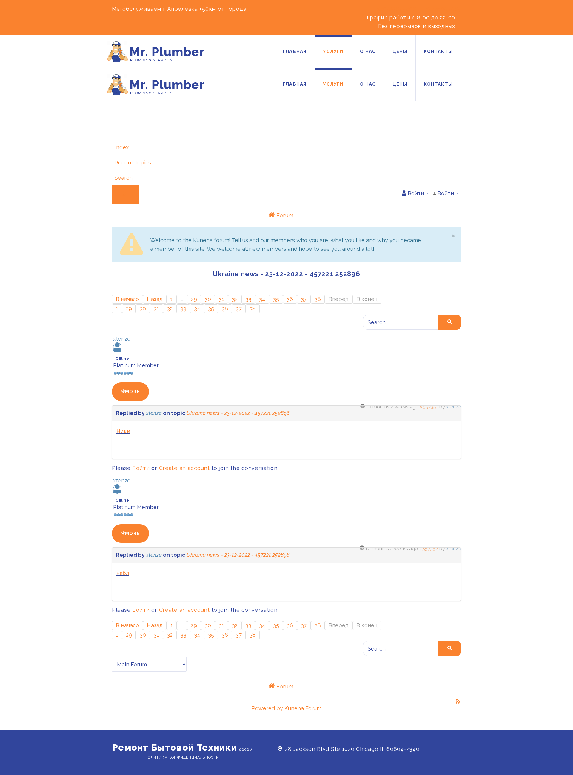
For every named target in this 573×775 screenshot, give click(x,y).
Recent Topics (133, 162)
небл (122, 572)
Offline (122, 358)
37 (304, 299)
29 (194, 299)
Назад (155, 299)
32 (235, 299)
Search (124, 178)
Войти (141, 468)
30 (208, 299)
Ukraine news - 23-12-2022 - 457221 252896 (238, 413)
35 (276, 299)
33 (248, 299)
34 (262, 299)
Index (122, 147)
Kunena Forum (302, 708)
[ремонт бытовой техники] (155, 51)
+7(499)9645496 (394, 9)
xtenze (121, 339)
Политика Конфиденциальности (182, 757)
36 (290, 299)
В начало (127, 299)
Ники (123, 431)
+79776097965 (441, 9)
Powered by (267, 708)
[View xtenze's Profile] (117, 350)
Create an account (184, 468)
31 (221, 299)
